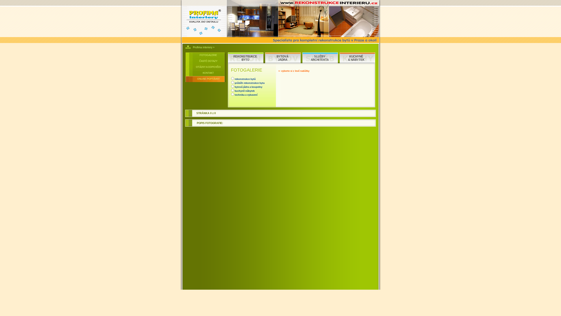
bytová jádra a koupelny (248, 87)
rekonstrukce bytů (245, 79)
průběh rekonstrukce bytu (250, 83)
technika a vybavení (246, 94)
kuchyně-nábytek (245, 91)
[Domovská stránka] (203, 18)
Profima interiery (203, 47)
